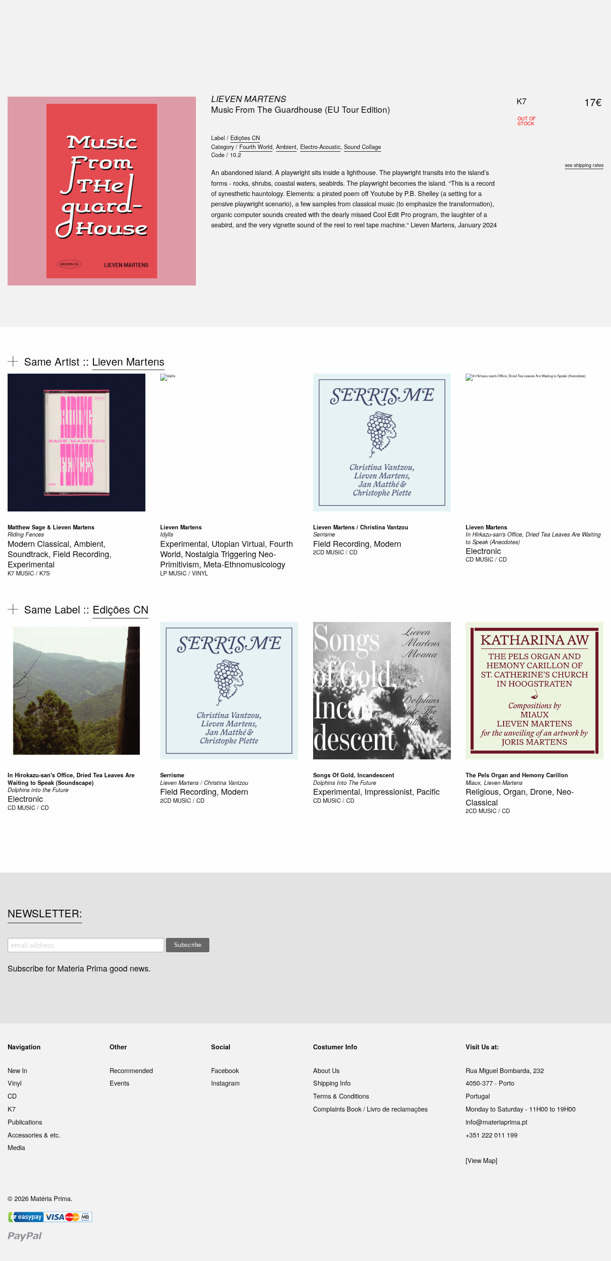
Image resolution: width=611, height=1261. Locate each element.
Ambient (286, 147)
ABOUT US (431, 17)
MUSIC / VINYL (188, 573)
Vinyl (14, 1082)
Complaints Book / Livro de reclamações (370, 1108)
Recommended (131, 1070)
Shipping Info (332, 1082)
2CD (318, 552)
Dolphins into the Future (38, 790)
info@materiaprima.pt (496, 1121)
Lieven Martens (248, 98)
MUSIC (205, 17)
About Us (326, 1070)
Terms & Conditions (341, 1095)
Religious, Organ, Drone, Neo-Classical (520, 796)
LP (163, 573)
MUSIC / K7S (33, 573)
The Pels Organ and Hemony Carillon (517, 775)
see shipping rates (584, 165)
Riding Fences (26, 534)
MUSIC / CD (341, 552)
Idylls (166, 534)
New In (17, 1070)
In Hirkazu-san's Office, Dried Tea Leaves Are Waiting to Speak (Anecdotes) (533, 537)
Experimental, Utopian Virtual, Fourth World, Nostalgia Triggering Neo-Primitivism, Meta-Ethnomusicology (226, 553)
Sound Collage (362, 147)
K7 (11, 573)
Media (16, 1147)
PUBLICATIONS (247, 17)
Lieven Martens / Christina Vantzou (360, 527)
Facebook (225, 1070)
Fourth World (255, 147)
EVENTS (394, 17)
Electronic (483, 550)
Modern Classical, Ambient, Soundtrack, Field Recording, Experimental (59, 553)
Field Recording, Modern (357, 543)
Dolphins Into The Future (344, 783)
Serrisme (324, 534)
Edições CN (245, 138)
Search (591, 45)
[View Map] (481, 1160)
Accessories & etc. (34, 1134)
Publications (25, 1121)
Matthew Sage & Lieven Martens (51, 527)
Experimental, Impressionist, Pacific (376, 791)
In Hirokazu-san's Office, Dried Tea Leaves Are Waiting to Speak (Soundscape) (71, 778)
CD (470, 559)
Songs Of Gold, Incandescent (353, 775)
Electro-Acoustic (320, 147)
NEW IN (175, 17)
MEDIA (363, 17)
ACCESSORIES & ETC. (311, 17)
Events (119, 1082)
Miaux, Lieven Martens (494, 783)
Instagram (225, 1082)
